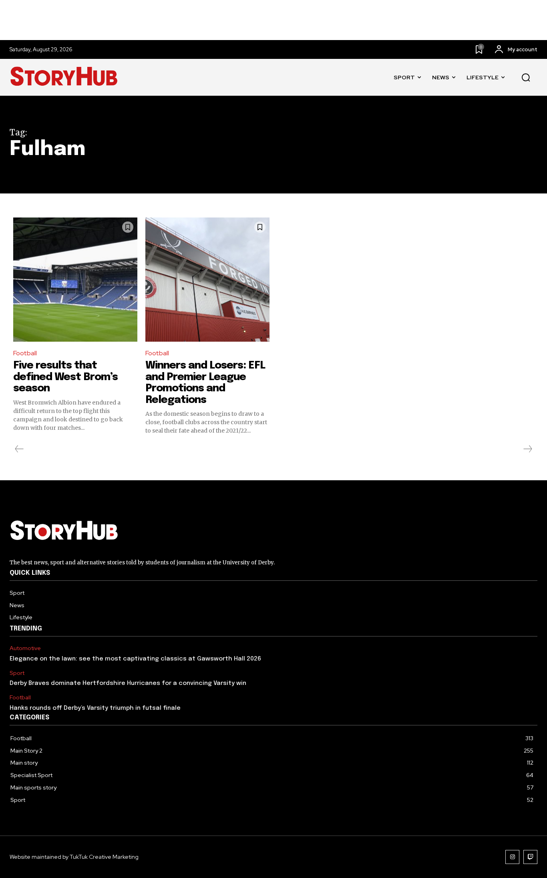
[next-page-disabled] (527, 449)
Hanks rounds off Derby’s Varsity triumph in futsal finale (95, 708)
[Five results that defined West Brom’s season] (75, 279)
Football (25, 353)
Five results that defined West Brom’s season (65, 377)
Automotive (25, 648)
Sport (17, 673)
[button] (525, 77)
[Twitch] (530, 857)
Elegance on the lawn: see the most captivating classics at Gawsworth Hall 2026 (135, 659)
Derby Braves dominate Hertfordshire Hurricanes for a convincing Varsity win (128, 683)
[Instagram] (512, 857)
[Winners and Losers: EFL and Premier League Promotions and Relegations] (207, 279)
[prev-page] (19, 449)
